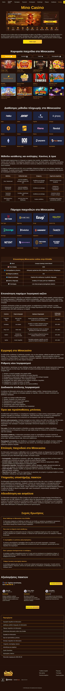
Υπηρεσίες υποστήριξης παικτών (11, 644)
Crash (39, 56)
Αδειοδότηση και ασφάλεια (9, 647)
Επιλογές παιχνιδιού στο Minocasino (12, 640)
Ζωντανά (23, 56)
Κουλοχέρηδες (55, 56)
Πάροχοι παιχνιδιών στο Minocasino (12, 628)
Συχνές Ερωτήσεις (7, 650)
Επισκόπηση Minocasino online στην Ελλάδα (14, 631)
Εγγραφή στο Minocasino (9, 634)
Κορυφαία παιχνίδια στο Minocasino (12, 621)
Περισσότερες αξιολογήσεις (32, 607)
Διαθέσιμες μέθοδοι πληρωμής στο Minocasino (15, 625)
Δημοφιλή (7, 56)
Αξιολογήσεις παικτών (8, 653)
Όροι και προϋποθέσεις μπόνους (11, 637)
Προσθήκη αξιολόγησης (56, 583)
